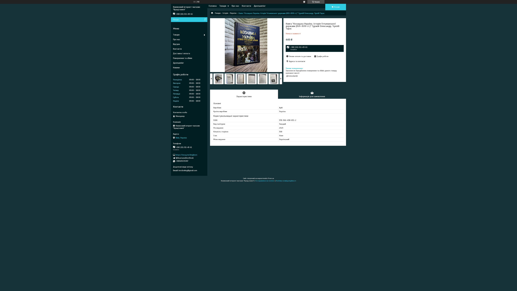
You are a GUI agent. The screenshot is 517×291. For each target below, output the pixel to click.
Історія (225, 13)
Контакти (246, 6)
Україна (233, 13)
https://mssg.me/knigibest (186, 155)
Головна (213, 6)
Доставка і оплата (181, 53)
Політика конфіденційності (286, 181)
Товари (222, 6)
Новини (176, 67)
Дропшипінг (260, 6)
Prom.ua (271, 178)
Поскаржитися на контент (265, 181)
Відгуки (176, 44)
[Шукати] (205, 19)
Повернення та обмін (182, 58)
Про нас (235, 6)
